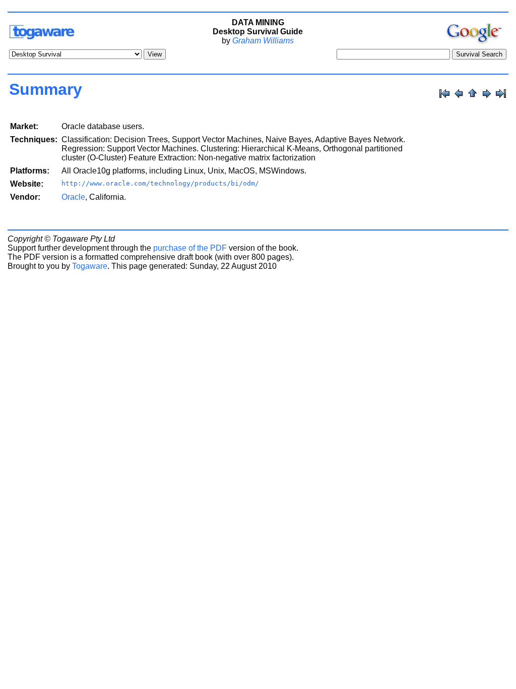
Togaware (89, 266)
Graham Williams (263, 40)
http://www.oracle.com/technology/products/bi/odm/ (160, 183)
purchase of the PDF (190, 248)
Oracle (73, 197)
